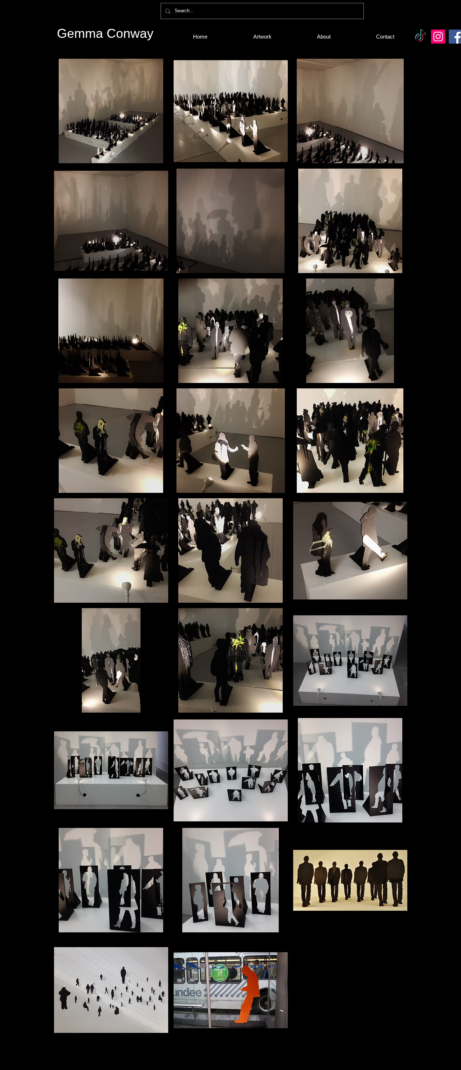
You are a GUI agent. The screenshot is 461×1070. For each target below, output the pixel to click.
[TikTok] (420, 37)
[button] (111, 111)
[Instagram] (438, 37)
